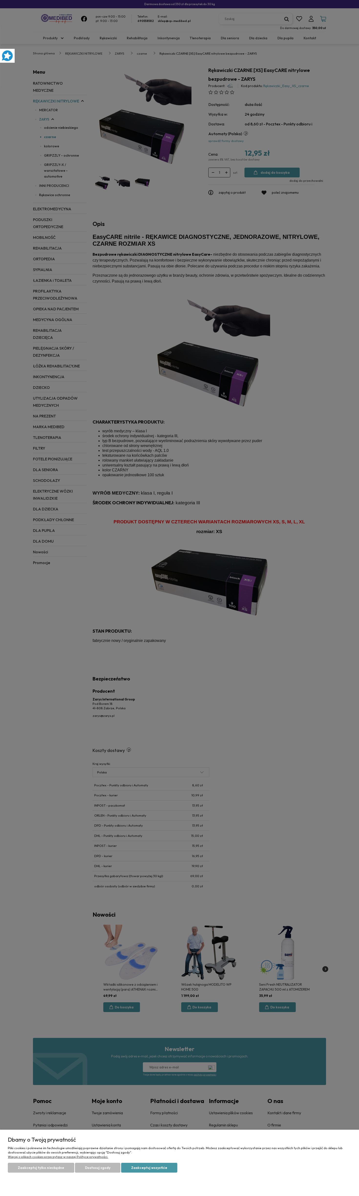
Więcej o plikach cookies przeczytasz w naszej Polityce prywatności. (58, 1157)
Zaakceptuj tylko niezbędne (41, 1168)
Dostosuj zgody (97, 1168)
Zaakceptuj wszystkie (149, 1168)
